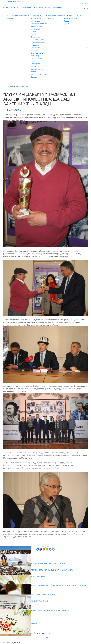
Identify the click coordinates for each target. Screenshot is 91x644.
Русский (19, 1)
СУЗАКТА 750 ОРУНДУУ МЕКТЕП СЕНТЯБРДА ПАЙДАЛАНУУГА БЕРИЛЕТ (37, 610)
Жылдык (34, 77)
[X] (41, 549)
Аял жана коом (37, 29)
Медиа (63, 15)
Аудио (66, 18)
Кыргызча (11, 1)
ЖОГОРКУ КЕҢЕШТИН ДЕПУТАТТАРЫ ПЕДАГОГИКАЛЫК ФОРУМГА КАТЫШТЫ (39, 570)
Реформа (35, 50)
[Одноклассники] (44, 549)
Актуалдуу (35, 21)
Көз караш (35, 63)
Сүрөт (66, 23)
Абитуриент (36, 18)
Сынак (33, 31)
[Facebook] (87, 8)
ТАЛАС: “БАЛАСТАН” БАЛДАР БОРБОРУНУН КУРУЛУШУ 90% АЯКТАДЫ (36, 563)
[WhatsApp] (47, 549)
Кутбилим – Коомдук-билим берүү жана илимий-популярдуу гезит (32, 7)
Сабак (33, 66)
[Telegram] (53, 549)
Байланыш (81, 15)
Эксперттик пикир (39, 74)
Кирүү (85, 3)
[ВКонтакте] (37, 549)
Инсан (33, 34)
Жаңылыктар (33, 15)
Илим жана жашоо (39, 42)
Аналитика (22, 15)
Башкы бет (11, 86)
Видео (66, 21)
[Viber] (50, 549)
